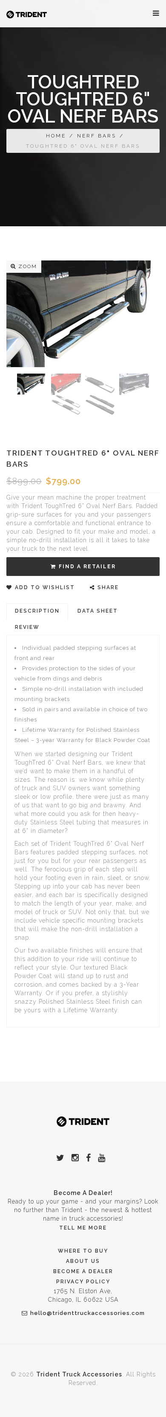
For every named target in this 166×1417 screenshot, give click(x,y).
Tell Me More (83, 1228)
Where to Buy (83, 1251)
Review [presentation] (27, 627)
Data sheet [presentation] (97, 611)
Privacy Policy (83, 1282)
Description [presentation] (37, 611)
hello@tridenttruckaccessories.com (87, 1313)
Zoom (27, 266)
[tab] (37, 611)
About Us (83, 1261)
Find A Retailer (87, 567)
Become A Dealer (83, 1271)
